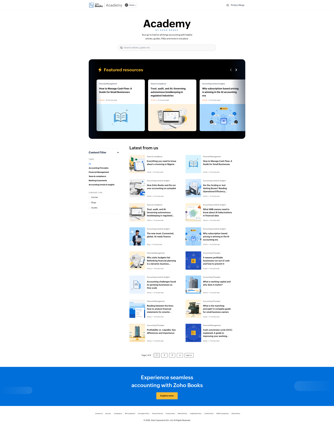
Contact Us (99, 413)
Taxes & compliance (158, 84)
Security (108, 413)
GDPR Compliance (222, 413)
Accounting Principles (98, 168)
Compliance (118, 413)
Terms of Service (157, 413)
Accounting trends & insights (213, 84)
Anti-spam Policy (143, 413)
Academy (114, 5)
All (90, 164)
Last (188, 355)
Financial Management (108, 84)
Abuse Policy (235, 413)
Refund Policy (182, 413)
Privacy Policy (170, 413)
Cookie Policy (209, 413)
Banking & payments (98, 180)
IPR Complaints (130, 413)
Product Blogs (237, 5)
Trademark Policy (196, 413)
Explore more (167, 396)
